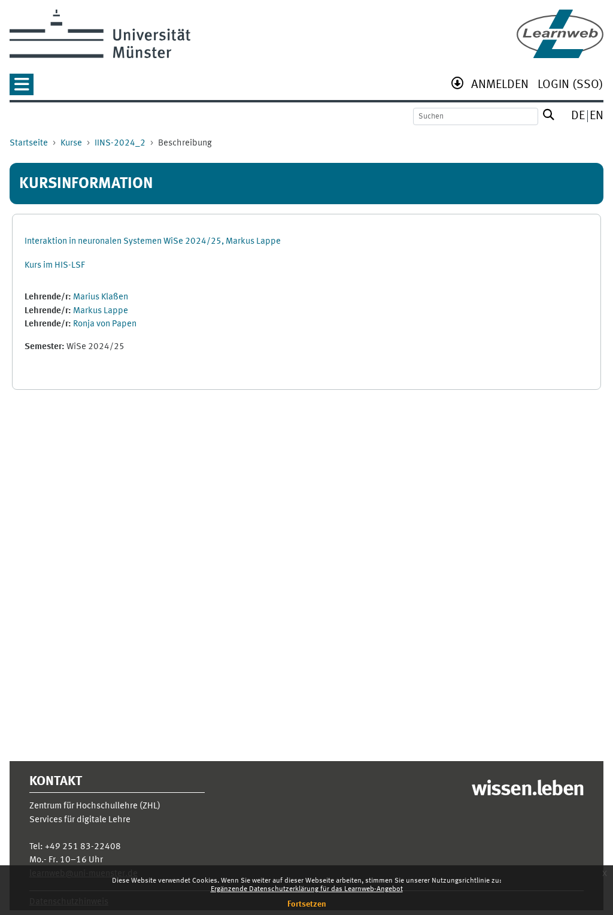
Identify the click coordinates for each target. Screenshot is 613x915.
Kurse (71, 143)
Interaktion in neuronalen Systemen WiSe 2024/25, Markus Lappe (153, 241)
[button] (22, 88)
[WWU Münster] (100, 34)
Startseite (29, 143)
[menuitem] (500, 85)
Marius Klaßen (100, 297)
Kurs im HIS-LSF (55, 265)
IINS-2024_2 (120, 143)
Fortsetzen (306, 904)
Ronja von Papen (104, 324)
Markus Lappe (100, 311)
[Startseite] (560, 34)
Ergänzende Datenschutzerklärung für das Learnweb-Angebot (307, 889)
